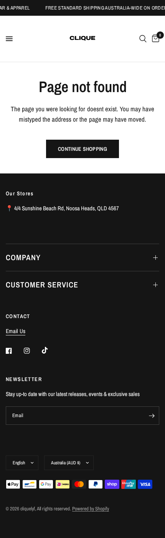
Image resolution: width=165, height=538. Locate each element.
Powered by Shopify (90, 508)
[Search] (143, 39)
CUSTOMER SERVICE (42, 284)
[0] (154, 39)
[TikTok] (50, 350)
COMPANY (23, 257)
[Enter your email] (151, 415)
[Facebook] (14, 350)
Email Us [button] (15, 331)
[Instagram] (32, 350)
